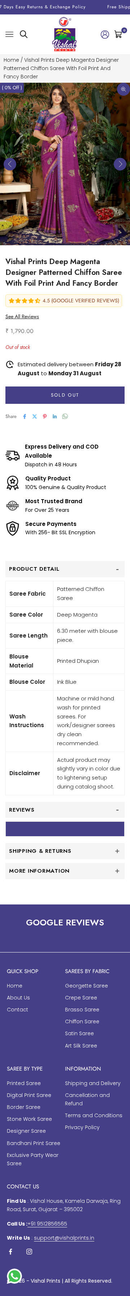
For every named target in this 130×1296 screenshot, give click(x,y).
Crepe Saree (81, 997)
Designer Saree (26, 1131)
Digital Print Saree (29, 1095)
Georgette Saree (86, 985)
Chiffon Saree (82, 1021)
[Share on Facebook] (24, 416)
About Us (18, 997)
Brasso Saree (82, 1009)
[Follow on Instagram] (29, 1251)
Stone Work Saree (29, 1119)
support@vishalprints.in (64, 1237)
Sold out (65, 395)
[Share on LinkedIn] (55, 416)
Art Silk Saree (81, 1045)
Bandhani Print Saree (33, 1143)
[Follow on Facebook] (10, 1251)
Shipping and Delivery (93, 1083)
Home (11, 60)
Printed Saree (24, 1083)
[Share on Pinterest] (45, 416)
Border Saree (23, 1107)
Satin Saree (79, 1033)
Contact (17, 1009)
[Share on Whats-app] (65, 416)
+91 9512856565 (47, 1223)
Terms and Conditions (93, 1115)
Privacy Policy (82, 1127)
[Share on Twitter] (35, 416)
